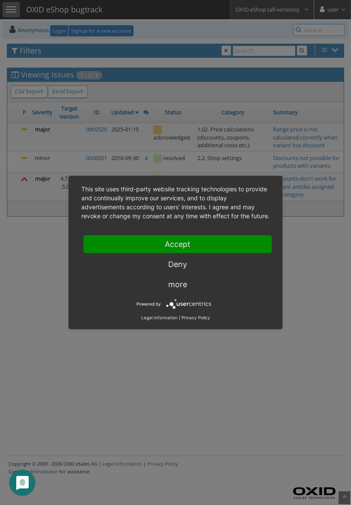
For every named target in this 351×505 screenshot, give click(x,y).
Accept (177, 244)
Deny (177, 264)
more (177, 284)
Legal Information (159, 317)
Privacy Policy (195, 317)
